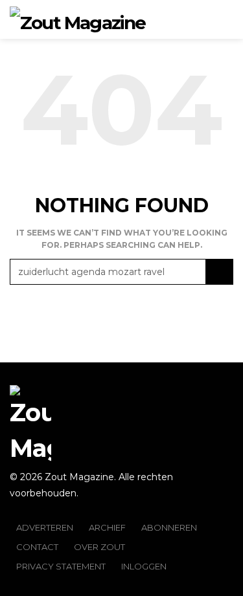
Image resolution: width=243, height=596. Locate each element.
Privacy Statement (61, 566)
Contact (37, 547)
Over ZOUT (99, 547)
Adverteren (44, 527)
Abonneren (169, 527)
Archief (107, 527)
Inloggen (144, 566)
